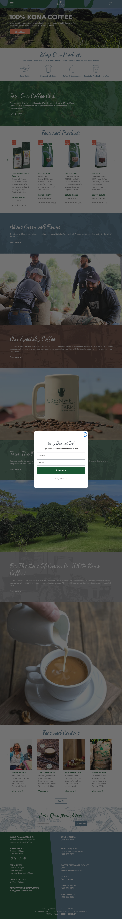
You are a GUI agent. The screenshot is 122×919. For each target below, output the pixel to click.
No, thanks (61, 478)
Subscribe (61, 470)
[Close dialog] (85, 434)
